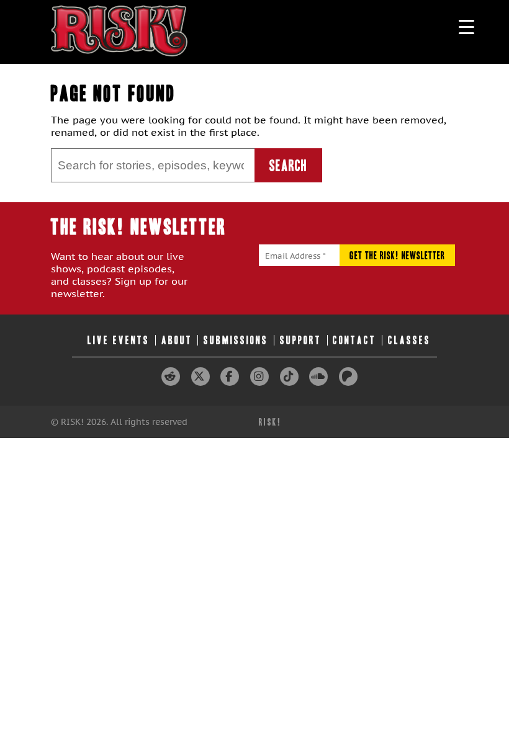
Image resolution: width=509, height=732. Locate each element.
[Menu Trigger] (466, 26)
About (176, 340)
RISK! (270, 422)
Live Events (119, 340)
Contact (354, 340)
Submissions (236, 340)
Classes (409, 340)
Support (301, 340)
